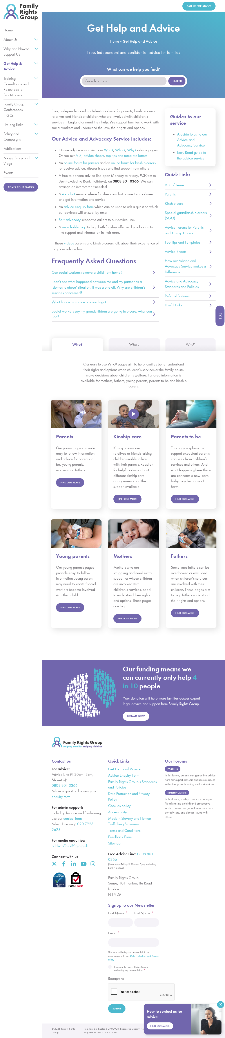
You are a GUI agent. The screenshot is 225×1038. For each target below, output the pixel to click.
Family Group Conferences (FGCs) (14, 110)
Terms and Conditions (124, 830)
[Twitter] (54, 863)
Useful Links (173, 305)
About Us (10, 39)
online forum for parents (81, 163)
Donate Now (136, 716)
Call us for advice (199, 6)
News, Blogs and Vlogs (16, 161)
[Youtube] (83, 863)
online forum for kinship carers (133, 163)
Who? (108, 150)
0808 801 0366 (65, 785)
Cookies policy (119, 805)
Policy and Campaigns (12, 137)
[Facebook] (64, 863)
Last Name (143, 913)
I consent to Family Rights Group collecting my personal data (131, 968)
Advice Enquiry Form (123, 775)
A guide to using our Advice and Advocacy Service (192, 140)
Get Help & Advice (13, 66)
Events (8, 172)
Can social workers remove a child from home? (87, 272)
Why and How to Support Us (16, 52)
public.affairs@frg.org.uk (70, 846)
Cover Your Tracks (21, 187)
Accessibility (117, 812)
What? (120, 150)
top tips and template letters (126, 155)
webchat (68, 194)
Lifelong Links (13, 124)
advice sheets (93, 155)
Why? (131, 150)
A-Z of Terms (174, 185)
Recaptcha (116, 978)
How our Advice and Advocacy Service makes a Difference (185, 266)
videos (69, 243)
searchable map (74, 227)
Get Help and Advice (124, 769)
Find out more (127, 499)
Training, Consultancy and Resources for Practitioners (16, 87)
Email (114, 933)
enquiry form (61, 796)
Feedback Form (120, 837)
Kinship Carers (177, 792)
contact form (72, 818)
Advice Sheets (175, 251)
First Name (118, 913)
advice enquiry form (79, 206)
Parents (170, 194)
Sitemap (114, 843)
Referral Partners (177, 296)
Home (8, 30)
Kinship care (174, 203)
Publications (12, 148)
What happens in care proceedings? (79, 302)
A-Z (79, 155)
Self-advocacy (70, 219)
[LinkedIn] (73, 863)
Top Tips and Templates (182, 242)
